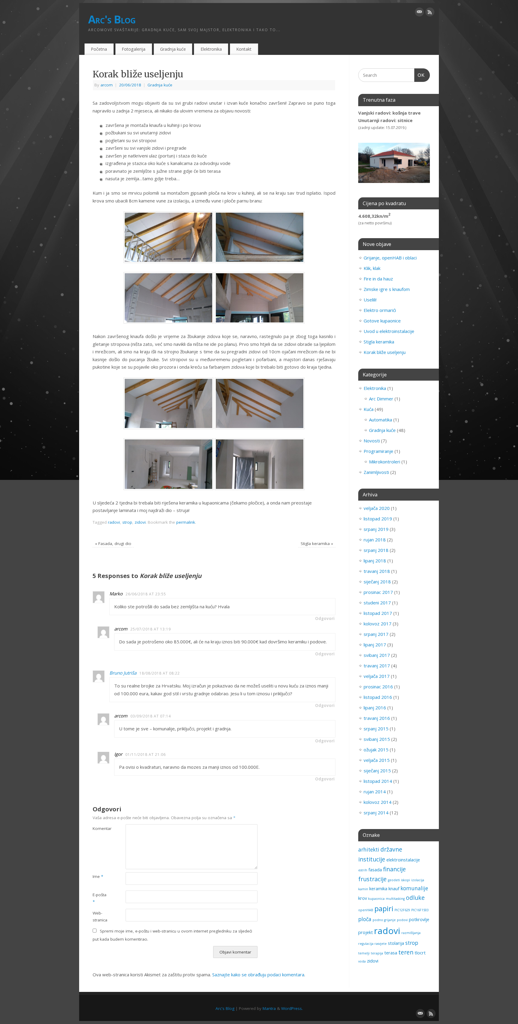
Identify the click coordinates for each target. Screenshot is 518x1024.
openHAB (365, 910)
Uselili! (370, 300)
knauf (394, 888)
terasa (390, 953)
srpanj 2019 (376, 529)
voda (362, 961)
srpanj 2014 (376, 813)
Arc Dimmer (381, 399)
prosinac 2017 (378, 592)
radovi (114, 522)
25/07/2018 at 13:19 (150, 629)
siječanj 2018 (377, 582)
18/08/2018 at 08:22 (159, 673)
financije (394, 869)
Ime (98, 876)
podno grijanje (384, 920)
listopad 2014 (378, 781)
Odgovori (325, 618)
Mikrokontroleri (384, 462)
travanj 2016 (377, 718)
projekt (365, 932)
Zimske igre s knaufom (387, 289)
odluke (415, 898)
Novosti (372, 441)
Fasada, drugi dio (113, 543)
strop (127, 522)
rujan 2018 (375, 540)
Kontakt (244, 49)
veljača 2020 (377, 508)
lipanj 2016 (375, 708)
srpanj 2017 (376, 634)
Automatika (380, 420)
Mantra (269, 1008)
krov (362, 898)
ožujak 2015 (376, 750)
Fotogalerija (133, 49)
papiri (383, 908)
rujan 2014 (375, 792)
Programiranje (378, 451)
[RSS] (429, 13)
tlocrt (420, 953)
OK (419, 75)
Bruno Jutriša (122, 673)
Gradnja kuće (173, 49)
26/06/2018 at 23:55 (146, 594)
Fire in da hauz (378, 279)
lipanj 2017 (375, 645)
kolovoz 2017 (377, 624)
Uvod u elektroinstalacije (389, 331)
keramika (378, 888)
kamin (363, 889)
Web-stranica (100, 916)
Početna (99, 49)
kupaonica (376, 899)
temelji (364, 953)
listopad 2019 (378, 519)
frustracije (372, 879)
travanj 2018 (377, 571)
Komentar (101, 828)
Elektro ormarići (380, 310)
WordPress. (292, 1008)
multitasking (395, 899)
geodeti (394, 880)
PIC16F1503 (420, 910)
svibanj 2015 (377, 739)
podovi (402, 920)
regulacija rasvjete (372, 944)
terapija (377, 953)
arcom (106, 85)
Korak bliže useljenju (385, 352)
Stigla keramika (317, 543)
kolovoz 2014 (377, 802)
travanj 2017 (377, 666)
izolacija (417, 880)
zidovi (140, 522)
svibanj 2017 (377, 655)
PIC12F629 (402, 910)
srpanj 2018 (376, 550)
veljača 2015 (377, 760)
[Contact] (419, 13)
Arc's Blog (111, 19)
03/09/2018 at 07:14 (150, 716)
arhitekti (368, 849)
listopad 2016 (378, 697)
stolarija (396, 943)
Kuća (369, 409)
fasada (375, 870)
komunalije (414, 888)
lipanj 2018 (375, 561)
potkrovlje (419, 919)
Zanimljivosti (376, 472)
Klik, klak (372, 268)
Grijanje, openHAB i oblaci (390, 258)
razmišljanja (411, 933)
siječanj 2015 (377, 771)
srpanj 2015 (376, 729)
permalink (185, 522)
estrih (362, 870)
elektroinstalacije (403, 860)
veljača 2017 (377, 676)
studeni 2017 (377, 603)
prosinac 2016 (378, 687)
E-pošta (99, 898)
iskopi (405, 880)
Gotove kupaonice (382, 321)
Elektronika (211, 49)
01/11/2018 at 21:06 (145, 754)
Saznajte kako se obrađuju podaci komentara (258, 975)
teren (405, 952)
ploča (364, 919)
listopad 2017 (378, 613)
